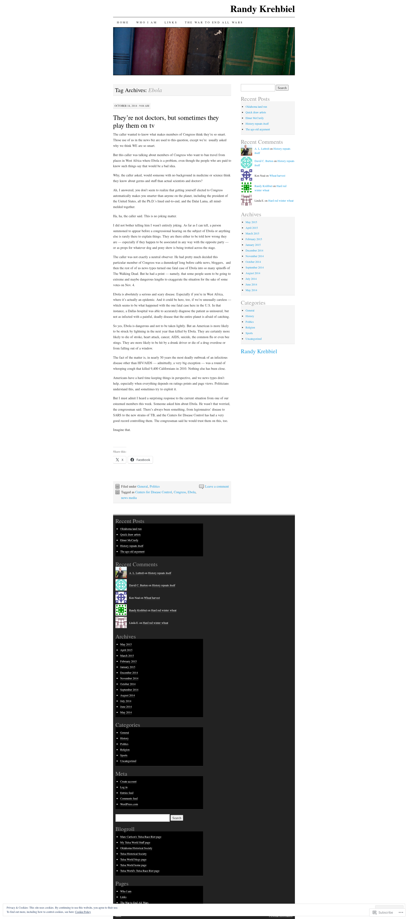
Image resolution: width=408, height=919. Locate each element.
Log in (124, 787)
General (142, 486)
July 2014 (251, 279)
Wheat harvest (277, 175)
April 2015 (252, 228)
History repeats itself (257, 123)
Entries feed (126, 793)
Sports (249, 333)
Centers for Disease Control (153, 492)
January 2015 (253, 245)
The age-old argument (258, 129)
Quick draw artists (256, 112)
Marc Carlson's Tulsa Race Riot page (140, 836)
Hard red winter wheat (280, 200)
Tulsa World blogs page (133, 859)
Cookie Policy (83, 912)
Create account (128, 781)
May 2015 (251, 222)
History (250, 316)
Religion (250, 327)
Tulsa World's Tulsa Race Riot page (139, 870)
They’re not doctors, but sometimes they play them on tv (166, 121)
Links (171, 22)
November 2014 (255, 256)
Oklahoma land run (256, 106)
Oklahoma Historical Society (136, 848)
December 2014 (254, 250)
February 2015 (254, 239)
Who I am (146, 22)
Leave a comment (217, 486)
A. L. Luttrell (262, 148)
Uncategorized (254, 338)
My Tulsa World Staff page (135, 842)
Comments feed (129, 798)
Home (123, 22)
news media (129, 497)
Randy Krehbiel (262, 8)
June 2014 (251, 284)
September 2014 (255, 267)
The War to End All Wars (214, 22)
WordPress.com (129, 804)
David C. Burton (264, 161)
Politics (155, 486)
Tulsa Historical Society (133, 853)
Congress (180, 492)
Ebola (192, 492)
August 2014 (253, 273)
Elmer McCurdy (255, 118)
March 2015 (252, 233)
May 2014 (251, 290)
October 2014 (253, 262)
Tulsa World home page (133, 865)
